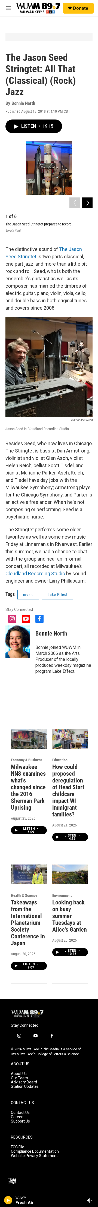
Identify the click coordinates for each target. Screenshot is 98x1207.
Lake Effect (58, 594)
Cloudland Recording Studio (35, 573)
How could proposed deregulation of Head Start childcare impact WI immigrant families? (68, 790)
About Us (19, 1074)
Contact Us (20, 1113)
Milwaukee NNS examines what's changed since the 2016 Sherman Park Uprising (28, 787)
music (28, 594)
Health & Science (24, 895)
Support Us (20, 1121)
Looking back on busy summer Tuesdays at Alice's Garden (69, 916)
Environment (62, 895)
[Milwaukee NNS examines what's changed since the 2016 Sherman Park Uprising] (29, 739)
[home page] (27, 1014)
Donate (80, 8)
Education (60, 760)
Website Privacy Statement (34, 1156)
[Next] (87, 202)
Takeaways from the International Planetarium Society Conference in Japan (28, 923)
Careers (17, 1117)
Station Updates (25, 1087)
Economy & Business (26, 760)
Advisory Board (24, 1082)
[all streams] (91, 1200)
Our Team (19, 1078)
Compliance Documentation (35, 1151)
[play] (8, 1200)
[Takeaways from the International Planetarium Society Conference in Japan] (29, 874)
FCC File (17, 1147)
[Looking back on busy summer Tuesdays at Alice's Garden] (70, 874)
